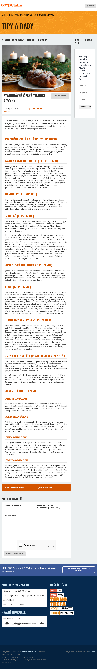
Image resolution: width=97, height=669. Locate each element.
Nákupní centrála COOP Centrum (16, 591)
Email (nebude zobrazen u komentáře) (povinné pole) (48, 506)
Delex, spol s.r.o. (29, 652)
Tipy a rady (14, 14)
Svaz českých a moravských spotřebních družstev (23, 595)
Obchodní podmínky (11, 618)
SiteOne (91, 652)
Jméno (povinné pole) (13, 505)
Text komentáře (10, 515)
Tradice (39, 108)
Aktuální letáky (9, 600)
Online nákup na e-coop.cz (14, 604)
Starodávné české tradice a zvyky (37, 14)
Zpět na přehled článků (60, 96)
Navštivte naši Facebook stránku (78, 569)
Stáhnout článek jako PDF (15, 487)
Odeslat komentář (14, 553)
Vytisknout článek (47, 487)
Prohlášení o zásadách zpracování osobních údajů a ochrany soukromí (23, 624)
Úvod (4, 14)
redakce (7, 111)
